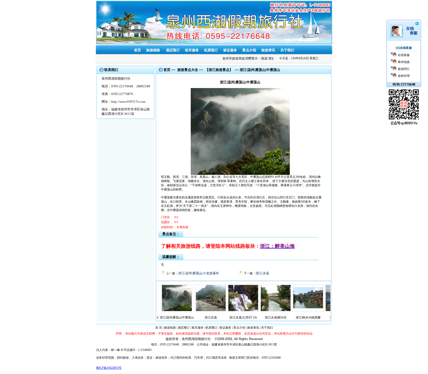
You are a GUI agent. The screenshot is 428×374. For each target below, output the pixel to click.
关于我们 (287, 50)
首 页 (158, 327)
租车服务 (192, 50)
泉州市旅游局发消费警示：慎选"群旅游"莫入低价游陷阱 (256, 58)
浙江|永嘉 (262, 273)
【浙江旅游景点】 (219, 70)
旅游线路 (153, 50)
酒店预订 (184, 327)
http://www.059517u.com (128, 101)
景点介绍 (249, 50)
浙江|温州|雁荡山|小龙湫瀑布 (198, 273)
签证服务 (230, 50)
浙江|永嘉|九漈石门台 (225, 317)
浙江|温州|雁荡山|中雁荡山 (158, 317)
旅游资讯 (268, 50)
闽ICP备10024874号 (109, 368)
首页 (137, 50)
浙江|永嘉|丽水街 (257, 317)
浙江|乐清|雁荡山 (322, 317)
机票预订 (211, 50)
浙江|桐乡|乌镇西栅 (289, 317)
